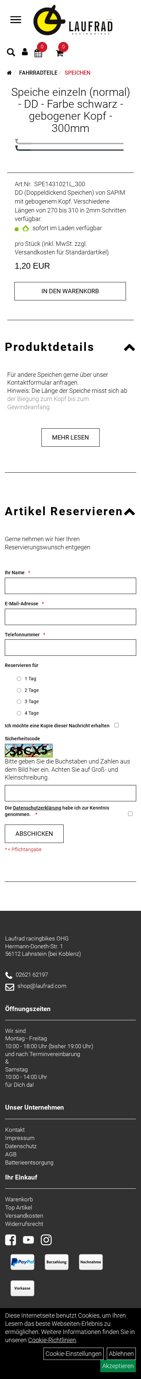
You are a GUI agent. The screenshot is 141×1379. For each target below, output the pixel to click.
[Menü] (16, 20)
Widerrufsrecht (24, 1223)
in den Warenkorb (70, 291)
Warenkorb (19, 1199)
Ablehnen (121, 1353)
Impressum (20, 1138)
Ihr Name (15, 572)
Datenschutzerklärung (37, 808)
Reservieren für (21, 665)
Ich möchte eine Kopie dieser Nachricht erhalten (57, 725)
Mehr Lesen (70, 437)
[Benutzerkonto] (25, 51)
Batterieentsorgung (29, 1162)
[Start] (9, 73)
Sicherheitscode (22, 738)
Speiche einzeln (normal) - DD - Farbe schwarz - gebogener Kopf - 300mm (70, 110)
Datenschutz (21, 1146)
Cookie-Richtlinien (52, 1340)
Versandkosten (24, 1215)
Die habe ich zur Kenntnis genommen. (57, 811)
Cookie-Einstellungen (74, 1353)
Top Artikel (18, 1207)
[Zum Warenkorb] (59, 54)
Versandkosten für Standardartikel (61, 252)
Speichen (77, 73)
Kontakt (15, 1129)
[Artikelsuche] (11, 53)
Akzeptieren (118, 1365)
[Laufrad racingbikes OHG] (82, 20)
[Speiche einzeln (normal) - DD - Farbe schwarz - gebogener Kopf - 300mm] (70, 145)
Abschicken (34, 833)
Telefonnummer (22, 634)
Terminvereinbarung (54, 1054)
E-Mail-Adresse (21, 603)
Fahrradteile (38, 73)
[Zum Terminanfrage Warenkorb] (38, 54)
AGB (10, 1154)
